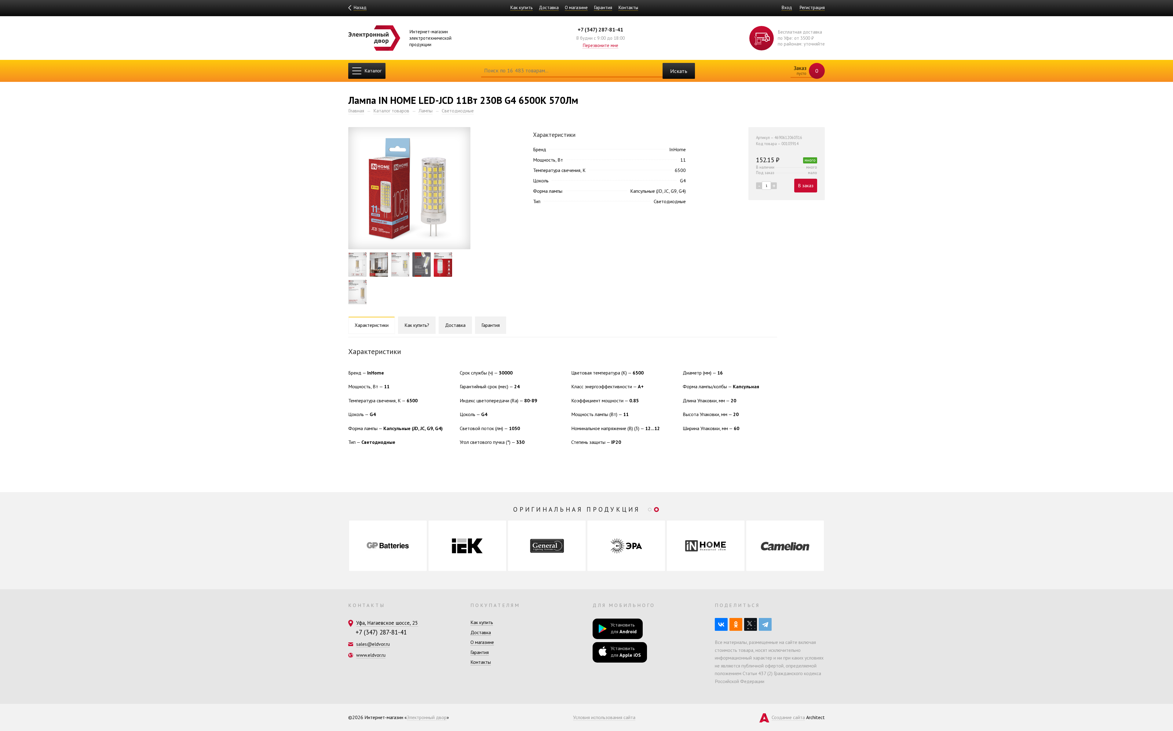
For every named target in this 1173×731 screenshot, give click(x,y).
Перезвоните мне (600, 45)
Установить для (624, 628)
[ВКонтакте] (721, 624)
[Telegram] (765, 624)
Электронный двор (427, 717)
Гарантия (603, 7)
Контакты (628, 7)
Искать (678, 71)
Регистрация (812, 7)
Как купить (521, 7)
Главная (356, 111)
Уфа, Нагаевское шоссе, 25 (387, 622)
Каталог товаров (391, 111)
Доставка (549, 7)
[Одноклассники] (735, 624)
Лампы (425, 111)
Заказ (805, 70)
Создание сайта (788, 717)
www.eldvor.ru (371, 655)
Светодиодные (458, 111)
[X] (750, 624)
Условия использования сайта (604, 717)
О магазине (576, 7)
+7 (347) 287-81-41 (600, 29)
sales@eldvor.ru (373, 644)
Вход (786, 7)
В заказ (805, 185)
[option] (388, 546)
